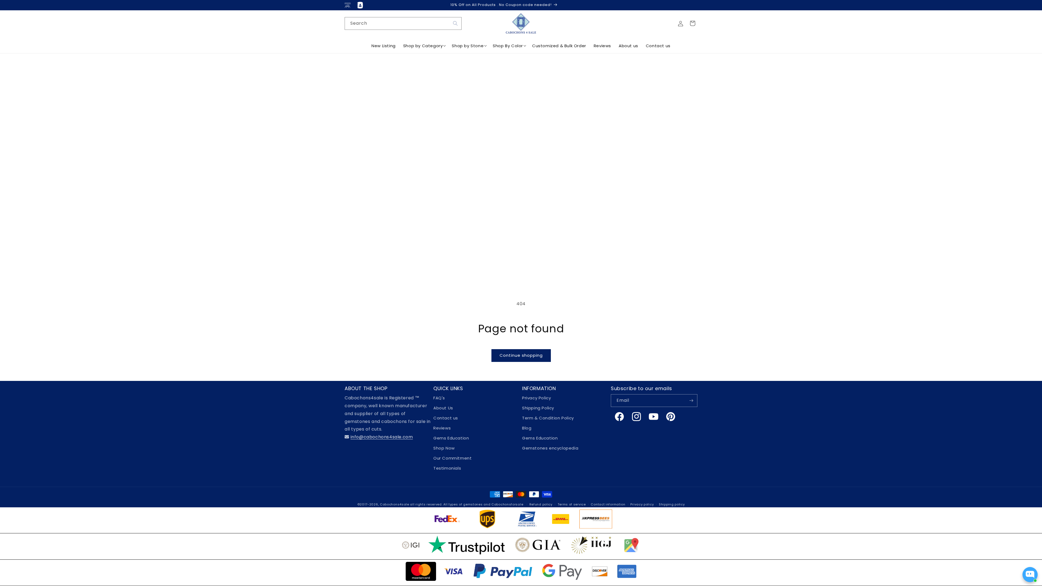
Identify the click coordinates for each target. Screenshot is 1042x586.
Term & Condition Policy (548, 418)
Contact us (445, 418)
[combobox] (403, 23)
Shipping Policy (538, 408)
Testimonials (447, 468)
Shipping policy (672, 504)
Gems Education (451, 438)
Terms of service (572, 504)
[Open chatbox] (1030, 574)
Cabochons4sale (395, 504)
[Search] (455, 23)
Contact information (608, 504)
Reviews (442, 428)
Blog (526, 428)
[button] (692, 23)
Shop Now (444, 448)
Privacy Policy (536, 398)
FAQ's (439, 398)
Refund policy (540, 504)
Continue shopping (521, 355)
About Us (443, 408)
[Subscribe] (691, 400)
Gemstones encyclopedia (550, 448)
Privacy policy (642, 504)
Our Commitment (452, 458)
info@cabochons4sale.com (382, 437)
